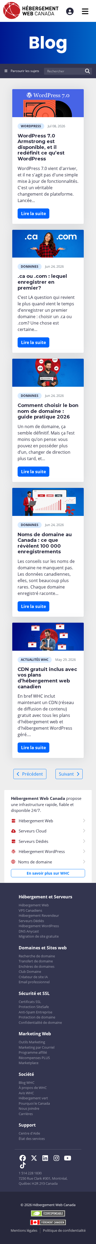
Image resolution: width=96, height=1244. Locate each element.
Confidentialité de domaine (40, 1022)
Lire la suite (33, 213)
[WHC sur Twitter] (35, 1159)
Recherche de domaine (37, 956)
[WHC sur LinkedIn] (46, 1159)
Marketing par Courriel (36, 1047)
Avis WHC (26, 1093)
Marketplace (28, 1062)
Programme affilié (33, 1052)
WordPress (31, 126)
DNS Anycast (29, 931)
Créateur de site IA (33, 976)
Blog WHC (26, 1082)
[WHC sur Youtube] (68, 1159)
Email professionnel (34, 982)
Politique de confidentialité (64, 1230)
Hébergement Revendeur (39, 915)
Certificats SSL (30, 1001)
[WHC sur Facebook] (24, 1159)
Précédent (32, 774)
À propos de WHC (33, 1087)
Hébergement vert (33, 1098)
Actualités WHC (35, 659)
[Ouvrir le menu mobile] (85, 11)
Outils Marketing (32, 1042)
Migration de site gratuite (39, 936)
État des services (32, 1138)
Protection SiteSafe (34, 1006)
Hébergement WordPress (39, 925)
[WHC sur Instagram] (57, 1159)
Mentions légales (24, 1230)
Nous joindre (29, 1108)
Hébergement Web (34, 905)
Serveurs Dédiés (31, 920)
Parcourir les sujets (25, 71)
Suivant (66, 774)
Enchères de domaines (36, 966)
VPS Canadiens (30, 910)
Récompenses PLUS (34, 1057)
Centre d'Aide (29, 1133)
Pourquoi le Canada (34, 1103)
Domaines (29, 266)
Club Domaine (30, 971)
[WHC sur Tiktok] (24, 1166)
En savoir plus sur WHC (48, 873)
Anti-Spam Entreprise (35, 1012)
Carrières (26, 1113)
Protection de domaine (37, 1017)
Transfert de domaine (36, 961)
